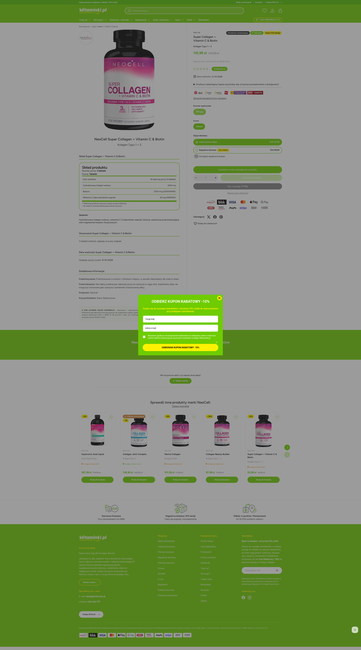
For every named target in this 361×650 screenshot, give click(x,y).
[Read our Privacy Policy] (216, 342)
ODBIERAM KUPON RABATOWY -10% (180, 347)
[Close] (219, 298)
